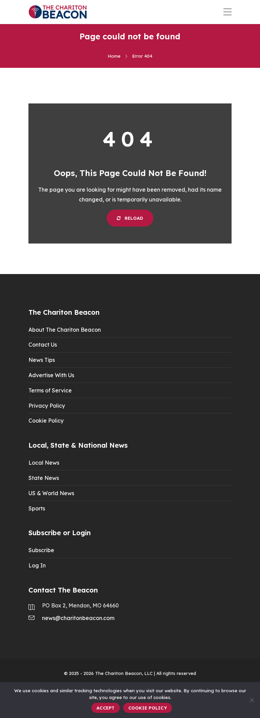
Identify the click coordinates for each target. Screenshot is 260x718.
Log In (37, 565)
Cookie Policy (46, 420)
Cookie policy (147, 708)
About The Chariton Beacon (64, 329)
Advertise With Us (51, 375)
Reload (133, 218)
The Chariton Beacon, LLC (124, 673)
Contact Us (42, 344)
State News (43, 477)
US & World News (51, 493)
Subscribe (41, 550)
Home (114, 56)
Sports (36, 508)
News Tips (41, 359)
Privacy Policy (46, 405)
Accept (105, 708)
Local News (43, 462)
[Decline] (251, 700)
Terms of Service (50, 390)
